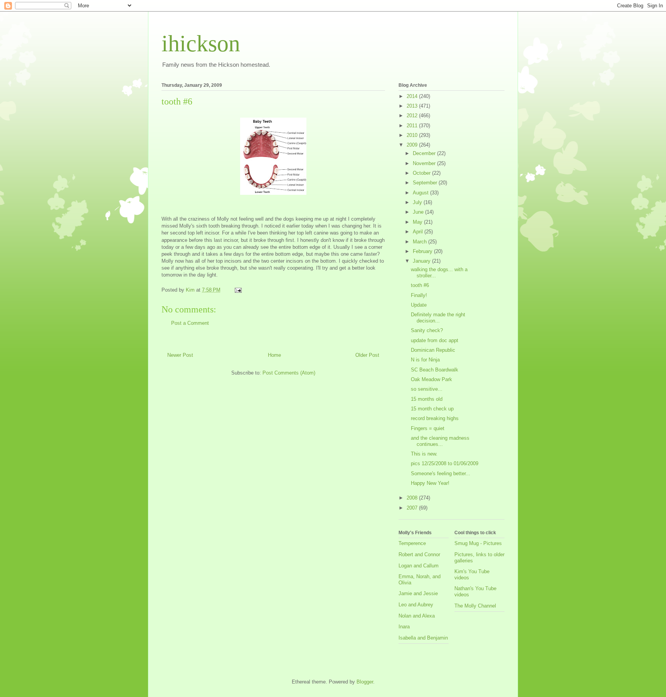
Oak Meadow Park (431, 379)
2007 (413, 508)
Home (274, 355)
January (422, 261)
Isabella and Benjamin (423, 638)
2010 (413, 135)
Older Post (367, 355)
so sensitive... (426, 389)
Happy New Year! (430, 483)
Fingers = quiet (427, 428)
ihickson (200, 43)
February (423, 251)
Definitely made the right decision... (438, 318)
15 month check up (432, 409)
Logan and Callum (419, 566)
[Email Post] (237, 290)
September (426, 183)
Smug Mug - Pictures (478, 543)
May (418, 222)
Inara (404, 626)
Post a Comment (190, 323)
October (422, 173)
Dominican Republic (433, 350)
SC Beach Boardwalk (434, 370)
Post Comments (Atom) (288, 373)
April (418, 232)
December (425, 153)
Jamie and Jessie (418, 593)
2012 (413, 115)
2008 (413, 498)
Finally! (419, 295)
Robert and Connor (419, 554)
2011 (413, 125)
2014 (413, 96)
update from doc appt (434, 340)
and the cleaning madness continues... (440, 441)
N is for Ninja (425, 360)
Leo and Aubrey (416, 605)
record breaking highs (435, 418)
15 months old (426, 399)
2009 (413, 145)
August (421, 193)
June (419, 212)
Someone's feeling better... (440, 473)
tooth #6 (420, 285)
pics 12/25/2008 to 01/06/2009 (444, 463)
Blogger (365, 682)
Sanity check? (427, 330)
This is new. (424, 454)
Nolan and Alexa (417, 616)
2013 (413, 106)
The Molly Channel (475, 606)
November (425, 163)
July (418, 202)
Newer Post (180, 355)
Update (419, 305)
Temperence (412, 543)
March (420, 242)
